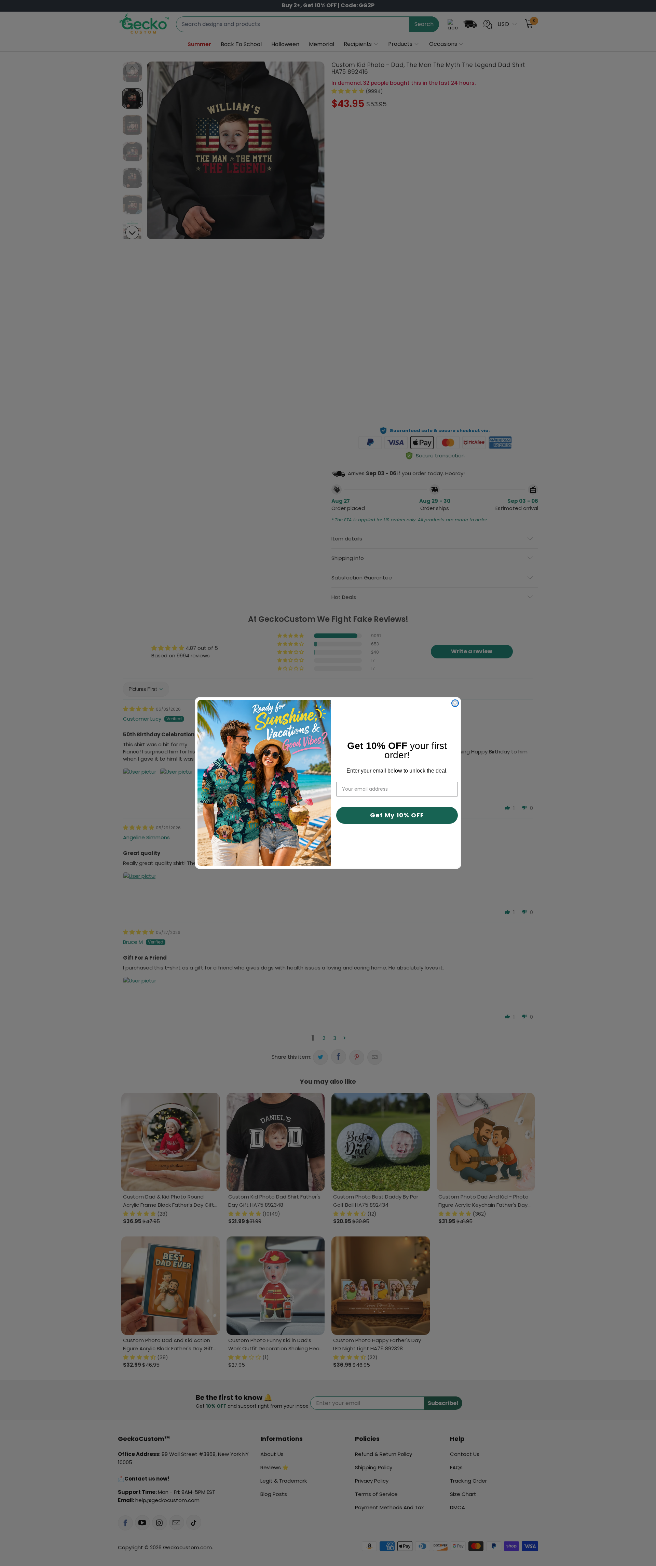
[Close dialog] (455, 703)
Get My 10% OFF (397, 815)
